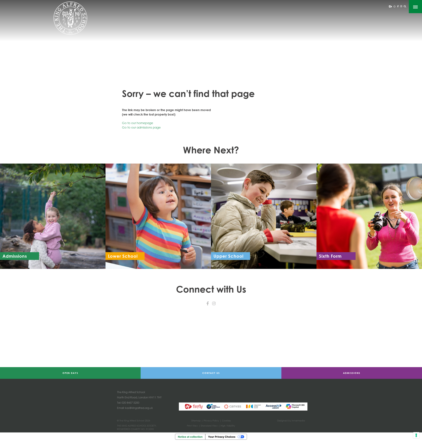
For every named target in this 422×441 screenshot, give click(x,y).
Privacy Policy (211, 420)
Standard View (209, 425)
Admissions (351, 373)
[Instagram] (401, 6)
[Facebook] (398, 6)
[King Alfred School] (70, 18)
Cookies (226, 420)
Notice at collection (190, 436)
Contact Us (211, 373)
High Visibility (228, 425)
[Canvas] (394, 6)
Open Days (70, 373)
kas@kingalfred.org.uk (139, 408)
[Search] (404, 6)
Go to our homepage (137, 123)
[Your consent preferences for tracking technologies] (416, 435)
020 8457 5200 (130, 402)
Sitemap (196, 420)
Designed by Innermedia (291, 420)
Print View (192, 425)
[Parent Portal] (390, 6)
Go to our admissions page (141, 127)
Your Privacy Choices (221, 436)
